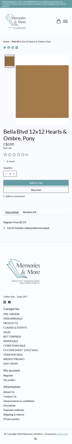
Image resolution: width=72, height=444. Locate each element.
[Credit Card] (35, 438)
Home (6, 41)
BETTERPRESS (12, 336)
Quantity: (8, 168)
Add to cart (36, 182)
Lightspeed (62, 434)
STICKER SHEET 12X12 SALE (20, 350)
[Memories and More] (15, 21)
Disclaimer (9, 405)
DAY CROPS (10, 363)
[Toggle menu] (65, 21)
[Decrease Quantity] (6, 174)
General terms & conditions (18, 400)
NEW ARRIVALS (12, 318)
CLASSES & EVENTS (15, 327)
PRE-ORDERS (11, 314)
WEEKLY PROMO (13, 359)
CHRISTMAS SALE (14, 345)
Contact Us (9, 396)
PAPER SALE (10, 341)
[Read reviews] (14, 155)
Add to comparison (15, 196)
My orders (9, 379)
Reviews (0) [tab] (29, 212)
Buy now (36, 189)
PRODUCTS (10, 323)
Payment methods (13, 409)
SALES (7, 332)
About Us (8, 391)
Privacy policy (11, 418)
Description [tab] (12, 212)
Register (8, 375)
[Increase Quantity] (13, 174)
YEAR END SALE (13, 354)
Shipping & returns (13, 414)
